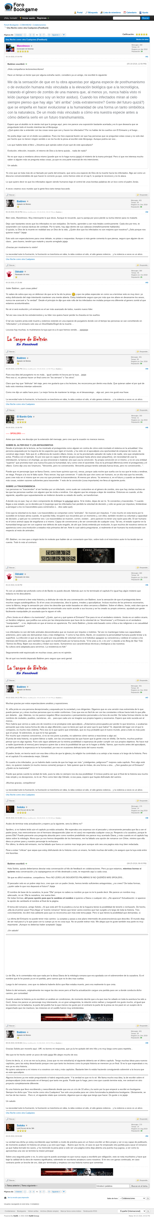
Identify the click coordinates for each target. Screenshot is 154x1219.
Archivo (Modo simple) (49, 1211)
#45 (146, 427)
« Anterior (18, 35)
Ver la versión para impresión (18, 1197)
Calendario (131, 12)
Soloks (21, 807)
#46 (146, 585)
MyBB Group (34, 1216)
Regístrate (41, 18)
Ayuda (145, 12)
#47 (146, 698)
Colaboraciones (39, 25)
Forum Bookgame (11, 25)
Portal (80, 12)
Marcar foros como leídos (71, 1211)
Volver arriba (33, 1211)
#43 (146, 282)
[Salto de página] (64, 34)
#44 (146, 369)
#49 (146, 1043)
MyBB (15, 1216)
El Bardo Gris (24, 416)
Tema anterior (13, 1185)
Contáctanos (10, 1211)
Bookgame (21, 1211)
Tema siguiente (29, 1185)
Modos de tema (142, 39)
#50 (146, 1136)
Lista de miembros (112, 12)
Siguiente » (56, 35)
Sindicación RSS (90, 1211)
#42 (146, 212)
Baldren (21, 201)
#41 (146, 57)
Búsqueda (93, 12)
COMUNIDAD (25, 25)
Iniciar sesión (28, 18)
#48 (146, 818)
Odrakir (19, 271)
